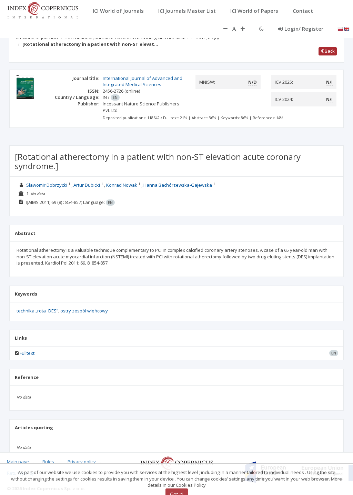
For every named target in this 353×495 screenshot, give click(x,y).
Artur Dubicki (86, 185)
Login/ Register (303, 28)
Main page (18, 461)
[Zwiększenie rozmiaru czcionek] (246, 29)
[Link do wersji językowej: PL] (340, 28)
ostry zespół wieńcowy (84, 311)
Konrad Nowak (121, 185)
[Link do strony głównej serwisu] (42, 10)
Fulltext (27, 353)
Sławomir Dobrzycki (46, 185)
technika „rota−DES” (37, 311)
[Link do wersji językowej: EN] (347, 28)
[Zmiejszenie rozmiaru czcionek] (222, 29)
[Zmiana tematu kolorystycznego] (261, 29)
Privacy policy (82, 461)
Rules (48, 461)
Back (329, 51)
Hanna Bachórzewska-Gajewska (177, 185)
